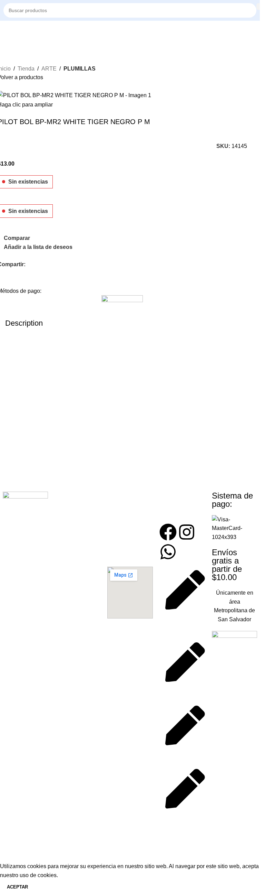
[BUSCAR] (258, 6)
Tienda (26, 69)
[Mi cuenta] (256, 31)
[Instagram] (186, 532)
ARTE (49, 69)
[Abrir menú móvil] (6, 31)
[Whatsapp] (168, 551)
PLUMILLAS (79, 69)
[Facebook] (168, 532)
